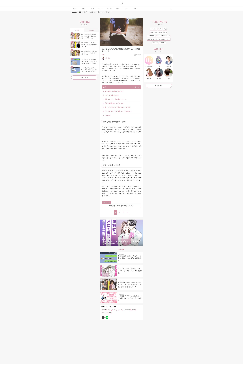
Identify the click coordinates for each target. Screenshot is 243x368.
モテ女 (133, 309)
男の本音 (155, 42)
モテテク (104, 309)
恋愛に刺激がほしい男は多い (114, 103)
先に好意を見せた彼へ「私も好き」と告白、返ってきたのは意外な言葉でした (130, 258)
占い (126, 8)
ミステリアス (127, 309)
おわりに (108, 115)
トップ (75, 8)
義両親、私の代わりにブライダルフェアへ (158, 39)
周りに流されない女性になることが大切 (118, 107)
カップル (100, 8)
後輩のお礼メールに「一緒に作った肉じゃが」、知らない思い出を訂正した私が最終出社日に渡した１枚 (130, 285)
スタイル (135, 8)
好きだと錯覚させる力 (112, 95)
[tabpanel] (121, 233)
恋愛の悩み (151, 35)
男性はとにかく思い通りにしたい (115, 99)
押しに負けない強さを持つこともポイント (118, 111)
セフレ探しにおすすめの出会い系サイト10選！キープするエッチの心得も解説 (130, 271)
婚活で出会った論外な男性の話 (158, 32)
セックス (153, 29)
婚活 (159, 29)
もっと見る (84, 77)
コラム (117, 8)
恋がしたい (104, 312)
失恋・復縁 (109, 8)
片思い (92, 8)
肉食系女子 (114, 309)
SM (109, 309)
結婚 (165, 29)
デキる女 (120, 309)
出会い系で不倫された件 (163, 35)
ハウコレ (74, 12)
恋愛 (83, 8)
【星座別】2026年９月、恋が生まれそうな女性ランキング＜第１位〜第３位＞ (130, 298)
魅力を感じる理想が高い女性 (114, 91)
